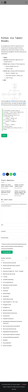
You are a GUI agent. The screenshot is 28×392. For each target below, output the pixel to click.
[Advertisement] (14, 20)
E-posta (3, 231)
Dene (4, 135)
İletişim (4, 387)
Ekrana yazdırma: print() (9, 262)
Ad (2, 225)
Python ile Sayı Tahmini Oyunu (19, 185)
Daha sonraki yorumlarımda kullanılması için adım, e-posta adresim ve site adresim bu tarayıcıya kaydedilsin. (13, 246)
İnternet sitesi (4, 237)
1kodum (24, 384)
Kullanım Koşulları (20, 387)
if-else (12, 101)
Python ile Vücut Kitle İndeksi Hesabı (7, 185)
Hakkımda (9, 387)
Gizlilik (14, 387)
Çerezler (14, 389)
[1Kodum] (5, 2)
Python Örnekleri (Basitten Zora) (6, 191)
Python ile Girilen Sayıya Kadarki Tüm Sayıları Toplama (20, 192)
